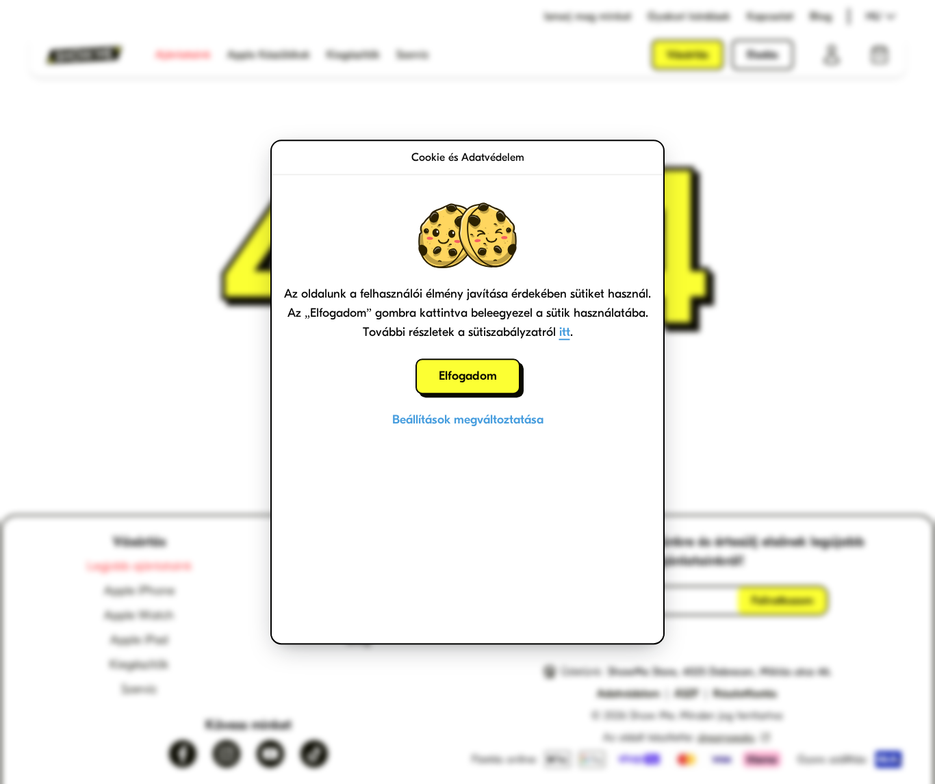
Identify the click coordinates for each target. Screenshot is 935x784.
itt (564, 332)
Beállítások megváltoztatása (467, 420)
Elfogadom (468, 376)
